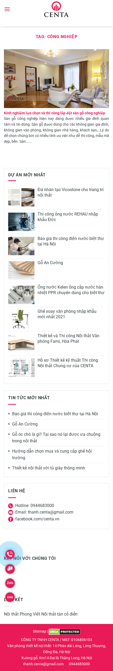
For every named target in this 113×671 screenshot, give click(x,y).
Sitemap (39, 631)
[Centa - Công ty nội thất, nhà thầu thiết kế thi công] (56, 9)
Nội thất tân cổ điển (59, 614)
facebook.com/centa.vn (37, 518)
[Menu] (7, 9)
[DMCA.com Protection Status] (64, 631)
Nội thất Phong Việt (22, 614)
